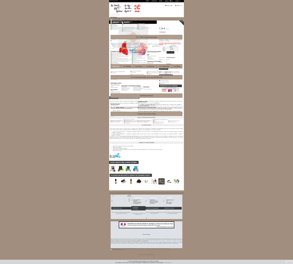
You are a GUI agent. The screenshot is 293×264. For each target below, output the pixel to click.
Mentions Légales (170, 200)
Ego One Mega (148, 28)
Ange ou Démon (122, 53)
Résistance (120, 44)
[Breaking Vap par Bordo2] (128, 171)
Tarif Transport (136, 200)
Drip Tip (158, 46)
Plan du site (154, 1)
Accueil (110, 18)
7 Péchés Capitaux (124, 52)
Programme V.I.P (136, 203)
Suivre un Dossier (142, 102)
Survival (117, 63)
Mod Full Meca (141, 74)
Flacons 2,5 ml (150, 62)
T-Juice (137, 61)
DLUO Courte (150, 63)
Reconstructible (158, 71)
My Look (143, 254)
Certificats (152, 203)
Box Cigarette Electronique (128, 27)
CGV (167, 201)
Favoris (160, 1)
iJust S (142, 29)
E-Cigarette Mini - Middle (127, 21)
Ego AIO (143, 26)
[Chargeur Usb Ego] (169, 181)
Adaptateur (143, 46)
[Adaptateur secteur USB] (139, 181)
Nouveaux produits (154, 201)
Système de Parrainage (138, 88)
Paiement (135, 201)
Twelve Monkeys (143, 62)
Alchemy (139, 54)
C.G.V (112, 86)
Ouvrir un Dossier (114, 105)
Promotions (124, 87)
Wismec (117, 27)
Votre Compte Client (115, 84)
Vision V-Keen (132, 25)
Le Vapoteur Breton (124, 61)
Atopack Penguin (133, 28)
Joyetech (118, 21)
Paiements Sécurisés (115, 91)
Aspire (116, 19)
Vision (116, 26)
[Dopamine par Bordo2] (136, 171)
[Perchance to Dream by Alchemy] (131, 181)
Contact (147, 1)
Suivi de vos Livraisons (116, 92)
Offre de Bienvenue (137, 87)
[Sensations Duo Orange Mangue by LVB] (146, 181)
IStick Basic (130, 30)
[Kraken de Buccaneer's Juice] (161, 181)
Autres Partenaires (147, 89)
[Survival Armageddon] (116, 181)
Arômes (149, 57)
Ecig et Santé (169, 202)
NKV (136, 59)
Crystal (116, 57)
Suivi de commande (137, 202)
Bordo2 (116, 55)
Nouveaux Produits (125, 88)
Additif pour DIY (150, 59)
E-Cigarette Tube (141, 23)
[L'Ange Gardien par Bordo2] (121, 171)
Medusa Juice (142, 58)
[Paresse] (177, 181)
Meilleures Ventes (125, 89)
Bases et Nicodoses (151, 56)
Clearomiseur (121, 43)
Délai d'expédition (137, 90)
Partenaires (169, 203)
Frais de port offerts (137, 89)
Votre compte (170, 5)
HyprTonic (139, 56)
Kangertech (119, 20)
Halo (136, 53)
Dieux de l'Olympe (124, 58)
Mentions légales (114, 87)
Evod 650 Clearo (133, 23)
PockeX (143, 25)
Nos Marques (124, 90)
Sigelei (116, 23)
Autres (116, 29)
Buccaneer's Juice (124, 56)
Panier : (178, 5)
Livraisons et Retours (115, 85)
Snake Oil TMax (143, 60)
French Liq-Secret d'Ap (127, 59)
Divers (175, 46)
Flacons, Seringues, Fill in (152, 52)
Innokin (116, 25)
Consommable (176, 71)
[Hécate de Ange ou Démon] (154, 181)
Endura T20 (146, 24)
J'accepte (288, 261)
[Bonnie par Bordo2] (113, 171)
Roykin (116, 62)
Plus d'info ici (168, 262)
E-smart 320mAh (133, 22)
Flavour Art (140, 55)
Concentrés (150, 58)
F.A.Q (112, 90)
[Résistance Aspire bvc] (123, 181)
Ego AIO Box (131, 29)
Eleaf (115, 24)
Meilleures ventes (154, 202)
